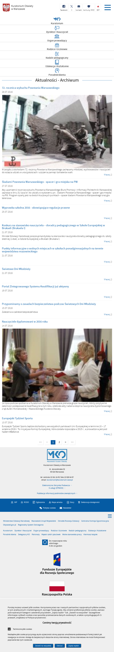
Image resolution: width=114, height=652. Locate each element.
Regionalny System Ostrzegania (30, 525)
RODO (26, 502)
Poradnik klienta (9, 535)
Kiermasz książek (90, 535)
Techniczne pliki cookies (22, 629)
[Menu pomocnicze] (110, 516)
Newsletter (67, 508)
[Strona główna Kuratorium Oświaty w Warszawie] (57, 455)
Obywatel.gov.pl (9, 525)
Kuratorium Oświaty (17, 7)
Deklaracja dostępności (90, 502)
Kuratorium (8, 531)
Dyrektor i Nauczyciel (23, 531)
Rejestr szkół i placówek (51, 535)
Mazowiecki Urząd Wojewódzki (43, 521)
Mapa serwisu (57, 502)
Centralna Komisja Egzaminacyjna (95, 521)
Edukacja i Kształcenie (97, 531)
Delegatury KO (24, 535)
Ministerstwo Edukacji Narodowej (16, 521)
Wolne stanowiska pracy (72, 535)
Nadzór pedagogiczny (77, 531)
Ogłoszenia (40, 502)
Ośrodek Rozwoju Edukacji (68, 521)
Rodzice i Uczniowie (59, 531)
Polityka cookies (49, 508)
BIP (15, 502)
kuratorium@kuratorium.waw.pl (60, 480)
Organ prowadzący (41, 531)
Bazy (72, 502)
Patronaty (36, 535)
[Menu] (107, 7)
